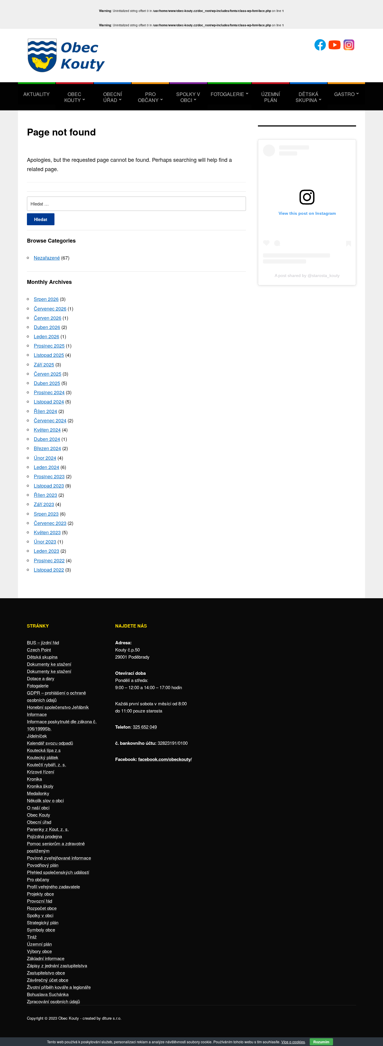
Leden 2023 (46, 550)
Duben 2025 (47, 383)
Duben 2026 (47, 327)
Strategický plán (42, 922)
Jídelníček (37, 736)
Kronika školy (40, 786)
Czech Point (39, 649)
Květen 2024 (47, 429)
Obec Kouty (73, 97)
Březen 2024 (47, 448)
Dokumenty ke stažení (49, 664)
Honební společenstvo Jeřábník (58, 707)
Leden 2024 (46, 467)
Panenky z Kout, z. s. (48, 829)
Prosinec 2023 (49, 476)
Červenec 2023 (50, 523)
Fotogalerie (227, 94)
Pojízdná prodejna (44, 836)
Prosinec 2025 (49, 345)
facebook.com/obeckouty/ (165, 759)
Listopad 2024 (49, 401)
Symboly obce (41, 929)
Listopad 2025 (49, 354)
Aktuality (36, 94)
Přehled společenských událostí (58, 872)
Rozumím (321, 1042)
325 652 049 (145, 727)
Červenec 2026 (50, 308)
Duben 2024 (47, 439)
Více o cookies (293, 1041)
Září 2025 (44, 364)
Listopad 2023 (49, 485)
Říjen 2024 (45, 411)
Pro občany (148, 97)
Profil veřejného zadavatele (53, 886)
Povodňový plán (42, 865)
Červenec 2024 (50, 420)
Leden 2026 (46, 336)
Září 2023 (44, 504)
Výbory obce (39, 951)
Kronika (34, 779)
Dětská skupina (307, 97)
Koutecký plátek (42, 757)
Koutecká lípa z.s (44, 750)
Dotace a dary (40, 678)
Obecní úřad (112, 97)
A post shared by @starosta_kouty (307, 275)
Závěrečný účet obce (47, 980)
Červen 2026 (47, 317)
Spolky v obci (188, 97)
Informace (37, 714)
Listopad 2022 (49, 569)
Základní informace (45, 958)
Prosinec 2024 (49, 392)
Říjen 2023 (45, 494)
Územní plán (270, 97)
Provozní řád (39, 901)
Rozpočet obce (42, 908)
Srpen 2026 (46, 299)
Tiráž (32, 937)
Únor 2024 (45, 457)
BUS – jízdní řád (43, 642)
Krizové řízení (40, 771)
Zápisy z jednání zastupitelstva (57, 965)
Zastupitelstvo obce (46, 972)
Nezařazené (47, 257)
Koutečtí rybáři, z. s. (46, 764)
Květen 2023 (47, 532)
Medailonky (38, 793)
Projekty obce (40, 893)
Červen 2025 (47, 373)
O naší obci (38, 807)
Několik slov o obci (45, 800)
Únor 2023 (45, 541)
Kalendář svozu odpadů (50, 743)
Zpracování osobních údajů (53, 1001)
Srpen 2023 (46, 513)
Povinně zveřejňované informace (59, 858)
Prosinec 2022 (49, 560)
